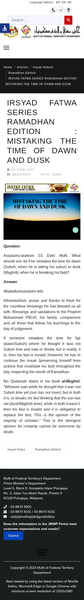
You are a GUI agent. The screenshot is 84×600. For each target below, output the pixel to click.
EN (64, 2)
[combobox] (36, 20)
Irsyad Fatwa (16, 449)
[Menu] (6, 48)
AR (69, 2)
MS (58, 2)
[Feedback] (61, 9)
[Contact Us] (53, 9)
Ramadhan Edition (48, 449)
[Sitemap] (68, 9)
